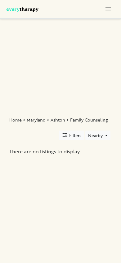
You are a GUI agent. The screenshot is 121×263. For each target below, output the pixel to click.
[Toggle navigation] (108, 9)
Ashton (58, 120)
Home (15, 120)
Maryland (36, 120)
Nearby (96, 135)
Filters (74, 135)
